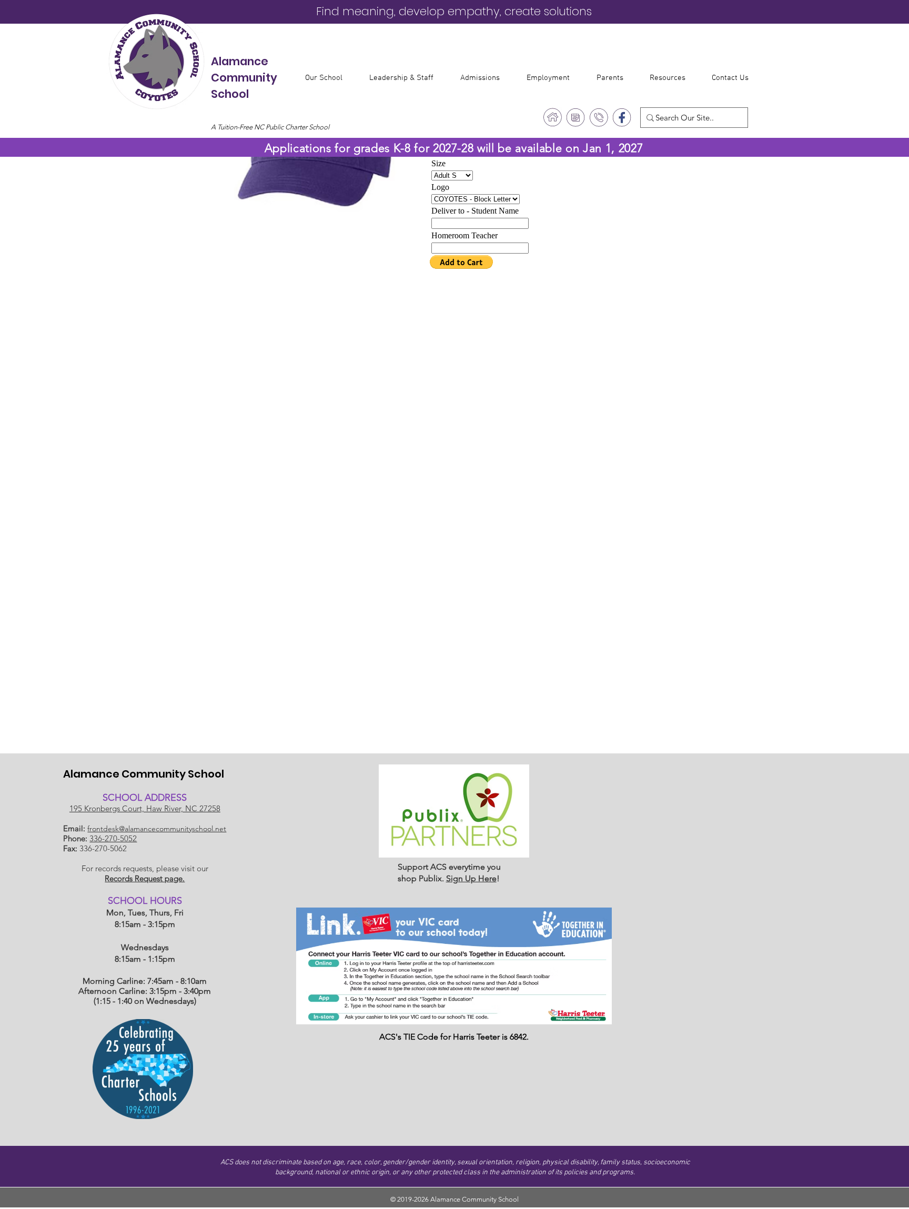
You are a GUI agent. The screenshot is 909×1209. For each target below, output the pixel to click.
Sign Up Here (471, 878)
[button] (329, 78)
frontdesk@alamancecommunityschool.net (156, 828)
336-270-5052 (113, 838)
